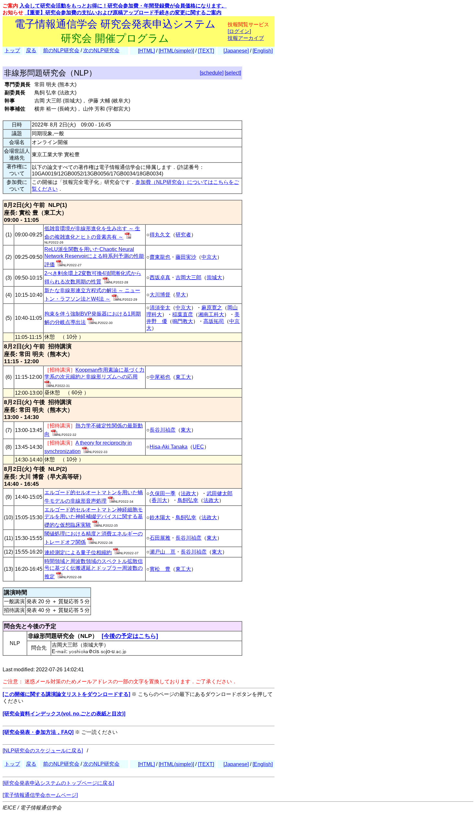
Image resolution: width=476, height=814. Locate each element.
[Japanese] (236, 51)
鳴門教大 (182, 321)
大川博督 (160, 294)
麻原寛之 (211, 307)
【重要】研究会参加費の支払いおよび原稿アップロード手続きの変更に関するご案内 (123, 12)
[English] (263, 51)
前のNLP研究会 (61, 50)
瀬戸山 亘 (163, 552)
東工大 (183, 377)
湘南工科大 (211, 314)
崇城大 (214, 277)
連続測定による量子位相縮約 (78, 552)
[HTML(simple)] (176, 51)
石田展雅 (160, 538)
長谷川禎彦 (163, 430)
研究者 (183, 234)
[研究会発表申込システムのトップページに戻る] (58, 783)
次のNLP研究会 (101, 50)
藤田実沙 (186, 257)
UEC (198, 446)
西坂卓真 (160, 277)
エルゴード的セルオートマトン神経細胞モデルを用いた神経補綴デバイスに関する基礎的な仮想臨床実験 (93, 517)
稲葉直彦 (182, 314)
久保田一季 (163, 493)
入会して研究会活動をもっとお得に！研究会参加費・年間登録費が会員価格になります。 (123, 5)
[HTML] (146, 51)
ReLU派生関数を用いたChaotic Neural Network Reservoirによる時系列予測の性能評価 (94, 256)
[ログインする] (128, 237)
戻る (31, 50)
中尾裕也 (160, 377)
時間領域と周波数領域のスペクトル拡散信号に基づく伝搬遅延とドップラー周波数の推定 (93, 568)
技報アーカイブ (246, 38)
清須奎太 (160, 307)
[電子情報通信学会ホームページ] (40, 795)
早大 (181, 294)
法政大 (188, 493)
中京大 (209, 257)
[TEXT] (206, 51)
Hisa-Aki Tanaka (168, 446)
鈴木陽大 (160, 517)
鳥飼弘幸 (187, 500)
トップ (12, 50)
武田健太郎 (219, 493)
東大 (186, 430)
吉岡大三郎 (188, 277)
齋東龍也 (160, 257)
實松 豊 (160, 569)
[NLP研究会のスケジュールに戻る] (43, 750)
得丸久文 (160, 234)
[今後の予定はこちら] (130, 636)
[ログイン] (239, 31)
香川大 (159, 500)
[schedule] (211, 73)
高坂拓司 (213, 321)
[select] (233, 73)
